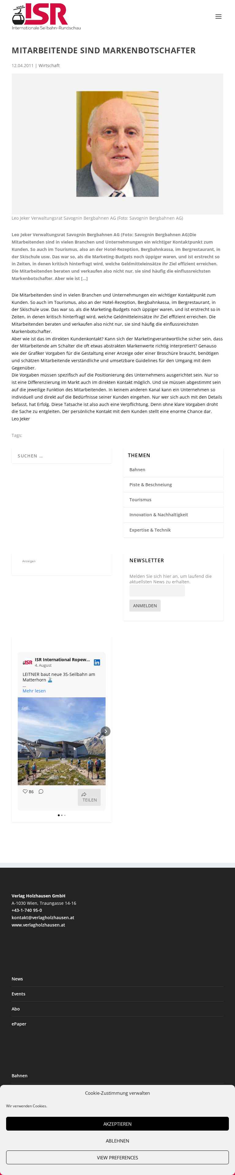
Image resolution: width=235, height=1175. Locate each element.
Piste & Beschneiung (150, 484)
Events (18, 994)
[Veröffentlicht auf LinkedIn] (97, 662)
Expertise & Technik (150, 530)
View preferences (117, 1157)
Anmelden (145, 605)
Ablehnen (117, 1141)
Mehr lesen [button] (34, 691)
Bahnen (137, 469)
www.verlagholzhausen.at (38, 925)
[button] (18, 731)
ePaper (19, 1024)
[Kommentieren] (39, 797)
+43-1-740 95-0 (27, 910)
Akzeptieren (117, 1124)
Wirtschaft (49, 65)
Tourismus (140, 499)
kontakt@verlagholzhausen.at (43, 917)
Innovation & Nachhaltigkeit (158, 514)
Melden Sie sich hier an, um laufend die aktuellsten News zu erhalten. (170, 579)
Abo (16, 1009)
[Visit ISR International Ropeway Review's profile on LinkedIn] (29, 662)
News (17, 979)
